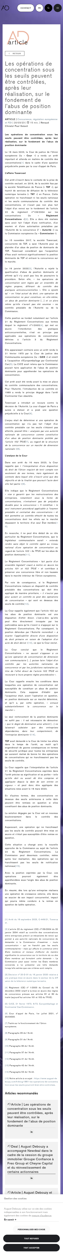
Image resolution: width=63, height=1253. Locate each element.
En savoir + (10, 1219)
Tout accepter (31, 1248)
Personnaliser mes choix (31, 1229)
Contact (26, 8)
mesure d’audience (41, 1215)
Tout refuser (31, 1238)
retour (17, 53)
